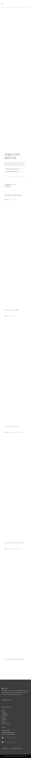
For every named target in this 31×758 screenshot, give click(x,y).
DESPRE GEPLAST (6, 723)
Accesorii (13, 184)
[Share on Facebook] (11, 186)
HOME (3, 710)
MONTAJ (4, 718)
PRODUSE (4, 712)
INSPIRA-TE (4, 719)
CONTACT (4, 721)
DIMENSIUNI (5, 714)
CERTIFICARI (4, 716)
